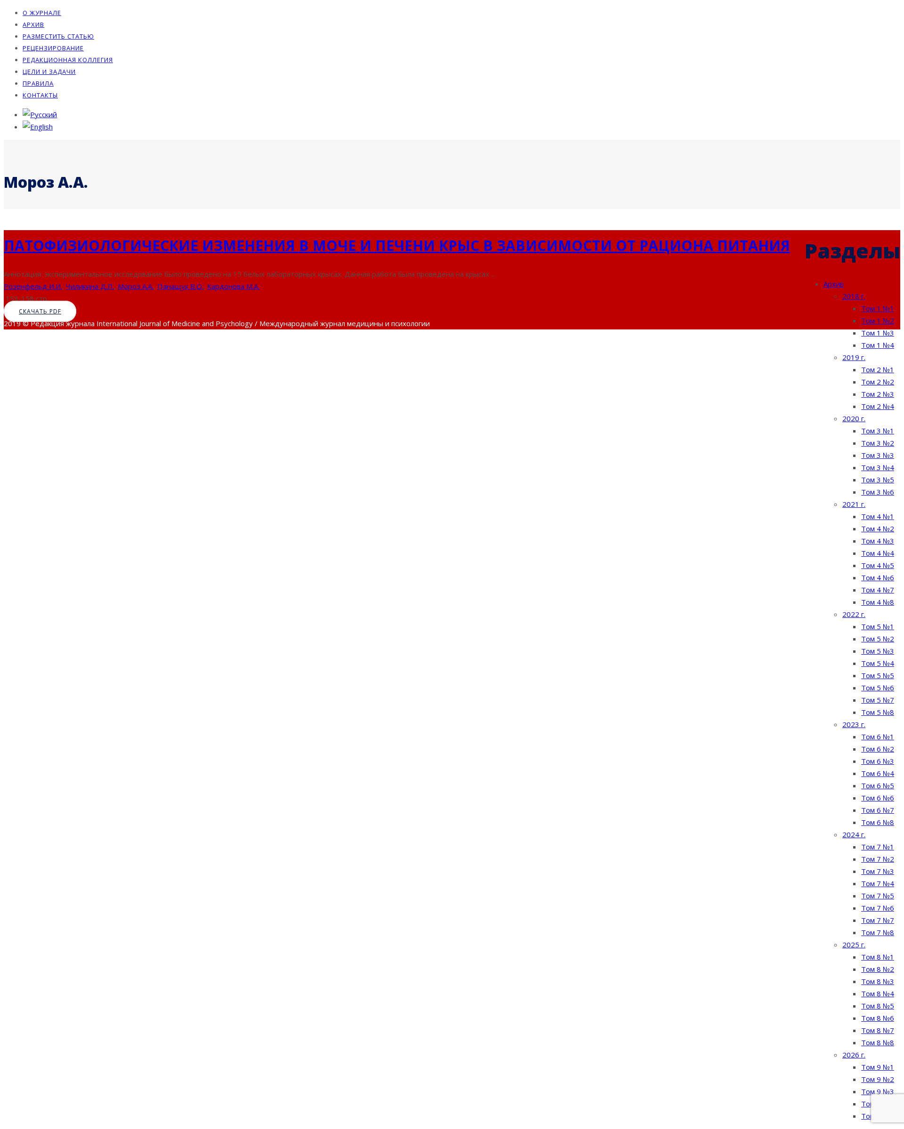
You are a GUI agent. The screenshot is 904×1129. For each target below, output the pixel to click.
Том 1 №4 (877, 345)
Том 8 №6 (877, 1018)
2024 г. (853, 834)
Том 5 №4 (877, 663)
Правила (38, 83)
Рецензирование (53, 48)
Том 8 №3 (877, 981)
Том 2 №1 (877, 369)
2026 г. (853, 1054)
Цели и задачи (49, 71)
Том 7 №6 (877, 908)
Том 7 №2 (877, 859)
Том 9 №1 (877, 1067)
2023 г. (853, 724)
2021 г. (853, 504)
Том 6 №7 (877, 810)
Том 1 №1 (877, 308)
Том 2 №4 (877, 406)
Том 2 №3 (877, 394)
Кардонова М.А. (233, 286)
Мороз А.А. (135, 286)
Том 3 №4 (877, 467)
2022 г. (853, 614)
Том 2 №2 (877, 381)
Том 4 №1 (877, 516)
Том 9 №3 (877, 1091)
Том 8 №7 (877, 1030)
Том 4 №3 (877, 540)
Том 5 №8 (877, 712)
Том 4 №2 (877, 528)
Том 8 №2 (877, 969)
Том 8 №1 (877, 956)
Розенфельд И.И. (33, 286)
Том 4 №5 (877, 565)
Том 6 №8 (877, 822)
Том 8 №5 (877, 1005)
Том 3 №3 (877, 455)
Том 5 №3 (877, 651)
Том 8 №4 (877, 993)
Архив (33, 24)
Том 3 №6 (877, 491)
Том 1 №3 (877, 332)
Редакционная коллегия (68, 60)
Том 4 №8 (877, 602)
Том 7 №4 (877, 883)
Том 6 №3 (877, 761)
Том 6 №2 (877, 748)
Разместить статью (58, 36)
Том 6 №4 (877, 773)
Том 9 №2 (877, 1079)
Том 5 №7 (877, 700)
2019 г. (853, 357)
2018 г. (853, 296)
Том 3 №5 (877, 479)
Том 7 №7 (877, 920)
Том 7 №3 (877, 871)
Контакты (40, 95)
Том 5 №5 (877, 675)
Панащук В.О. (180, 286)
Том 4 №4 (877, 553)
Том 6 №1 (877, 736)
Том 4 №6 (877, 577)
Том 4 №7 (877, 589)
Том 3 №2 (877, 443)
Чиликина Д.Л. (90, 286)
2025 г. (853, 944)
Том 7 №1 (877, 846)
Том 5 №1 (877, 626)
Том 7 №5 (877, 895)
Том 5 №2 (877, 638)
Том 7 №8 (877, 932)
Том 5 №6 (877, 687)
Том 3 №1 (877, 430)
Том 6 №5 (877, 785)
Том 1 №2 (877, 320)
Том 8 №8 (877, 1042)
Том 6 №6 (877, 797)
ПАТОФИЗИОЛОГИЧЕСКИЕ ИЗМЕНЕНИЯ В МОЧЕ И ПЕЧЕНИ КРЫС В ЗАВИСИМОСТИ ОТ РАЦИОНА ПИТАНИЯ (397, 245)
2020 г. (853, 418)
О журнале (42, 12)
